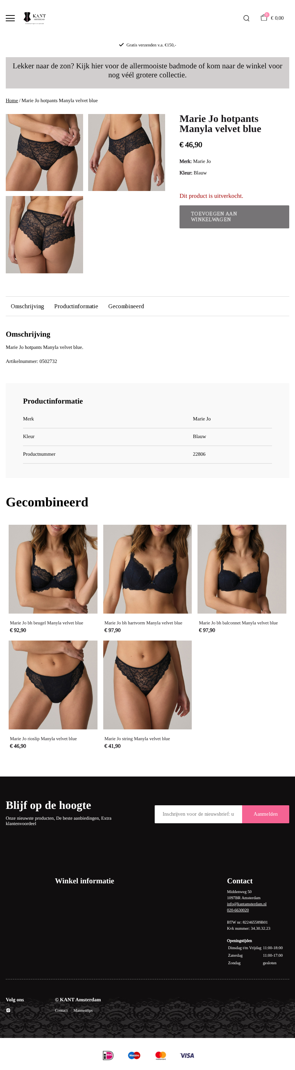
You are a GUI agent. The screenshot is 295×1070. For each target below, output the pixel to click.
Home (12, 101)
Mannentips (83, 1010)
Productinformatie (76, 306)
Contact (61, 1010)
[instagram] (8, 1011)
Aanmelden (266, 814)
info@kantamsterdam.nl (247, 904)
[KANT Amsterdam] (34, 18)
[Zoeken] (246, 18)
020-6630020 (238, 910)
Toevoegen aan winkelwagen (214, 216)
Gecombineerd (126, 306)
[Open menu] (10, 18)
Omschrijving (27, 306)
